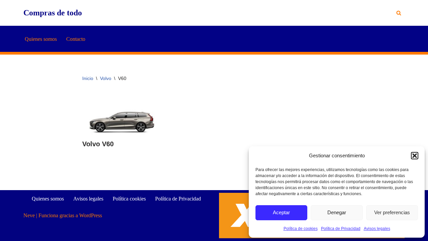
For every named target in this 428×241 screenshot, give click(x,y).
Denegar (336, 212)
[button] (414, 155)
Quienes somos (41, 39)
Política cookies (129, 199)
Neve (29, 215)
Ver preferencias (392, 212)
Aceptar (281, 212)
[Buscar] (398, 12)
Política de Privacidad (340, 228)
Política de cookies (301, 228)
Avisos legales (377, 228)
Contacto (75, 39)
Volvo (105, 78)
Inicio (87, 78)
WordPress (90, 215)
